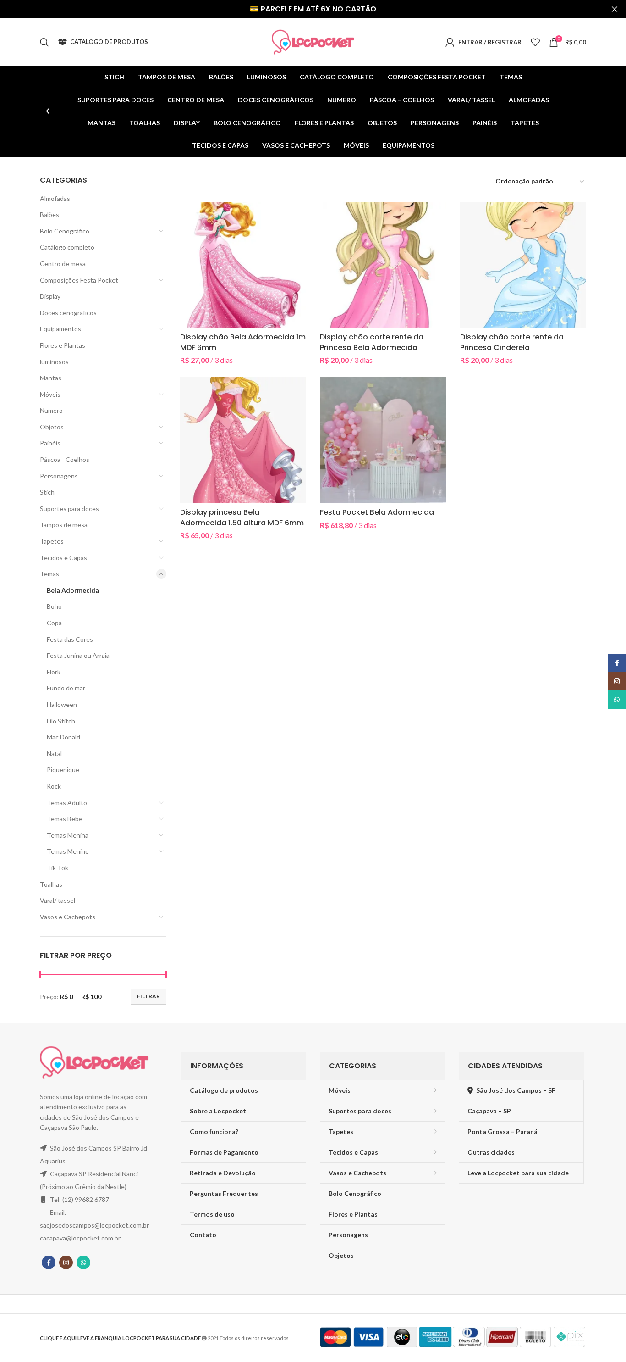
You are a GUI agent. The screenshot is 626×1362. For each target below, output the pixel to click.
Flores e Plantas (62, 345)
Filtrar (148, 996)
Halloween (62, 704)
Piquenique (63, 769)
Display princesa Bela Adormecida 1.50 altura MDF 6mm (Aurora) (242, 522)
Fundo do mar (66, 688)
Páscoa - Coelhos (64, 459)
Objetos (52, 427)
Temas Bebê (64, 819)
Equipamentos (60, 329)
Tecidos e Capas (63, 557)
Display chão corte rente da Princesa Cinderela (512, 342)
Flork (53, 672)
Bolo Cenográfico (64, 231)
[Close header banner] (614, 9)
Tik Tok (57, 868)
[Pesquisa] (44, 42)
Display (50, 296)
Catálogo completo (67, 247)
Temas (49, 574)
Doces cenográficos (68, 313)
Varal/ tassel (57, 900)
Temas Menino (68, 851)
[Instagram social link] (66, 1262)
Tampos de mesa (64, 524)
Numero (51, 410)
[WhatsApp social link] (83, 1262)
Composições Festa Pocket (79, 280)
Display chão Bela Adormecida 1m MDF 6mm (243, 342)
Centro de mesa (63, 263)
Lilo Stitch (61, 721)
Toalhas (51, 884)
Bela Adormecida (73, 590)
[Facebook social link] (48, 1262)
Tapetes (52, 541)
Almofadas (55, 198)
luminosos (54, 362)
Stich (47, 492)
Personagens (59, 476)
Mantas (50, 378)
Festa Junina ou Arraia (78, 655)
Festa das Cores (70, 639)
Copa (54, 623)
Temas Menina (67, 835)
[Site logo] (313, 41)
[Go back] (51, 111)
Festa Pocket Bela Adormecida (377, 512)
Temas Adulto (67, 802)
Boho (54, 606)
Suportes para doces (69, 508)
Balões (49, 214)
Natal (54, 753)
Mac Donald (63, 737)
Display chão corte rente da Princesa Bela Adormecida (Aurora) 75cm (371, 347)
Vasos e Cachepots (67, 917)
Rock (54, 786)
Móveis (50, 394)
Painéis (50, 443)
